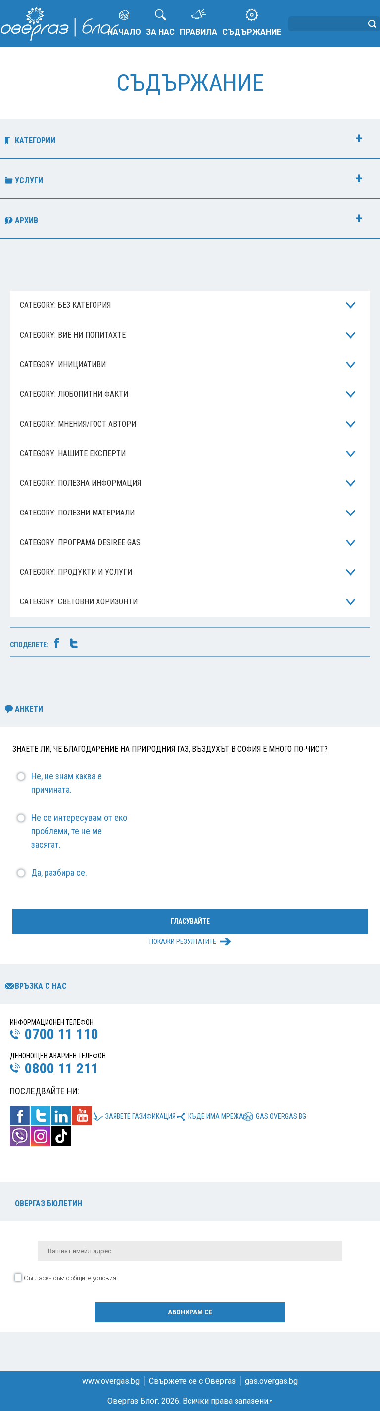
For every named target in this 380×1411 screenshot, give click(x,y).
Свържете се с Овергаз (192, 1381)
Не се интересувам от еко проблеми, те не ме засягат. (79, 831)
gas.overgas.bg (281, 1116)
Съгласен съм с (71, 1278)
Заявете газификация (140, 1116)
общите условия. (94, 1278)
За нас (160, 32)
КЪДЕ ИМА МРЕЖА (215, 1116)
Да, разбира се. (59, 872)
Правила (198, 32)
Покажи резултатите (182, 941)
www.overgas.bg (111, 1381)
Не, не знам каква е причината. (66, 783)
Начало (124, 32)
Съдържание (251, 32)
